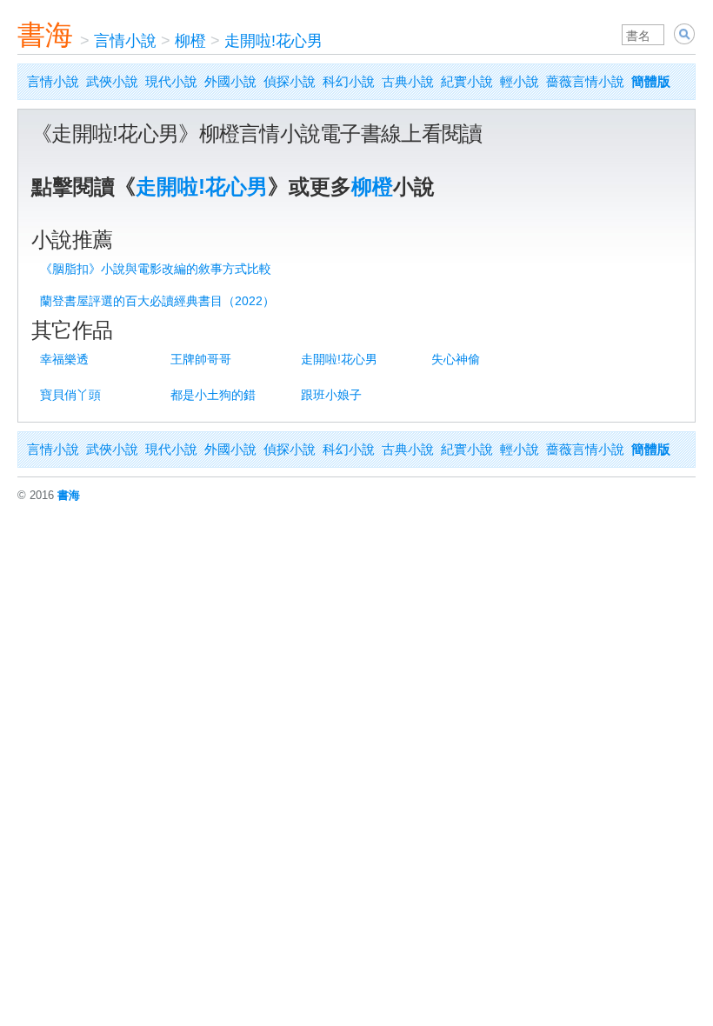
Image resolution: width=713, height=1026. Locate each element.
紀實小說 (467, 81)
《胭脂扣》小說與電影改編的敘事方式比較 (155, 269)
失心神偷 (455, 359)
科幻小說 (349, 81)
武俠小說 (112, 81)
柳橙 (190, 41)
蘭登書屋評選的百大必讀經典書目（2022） (157, 301)
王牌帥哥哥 (200, 359)
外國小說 (230, 81)
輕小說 (519, 81)
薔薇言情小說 (585, 81)
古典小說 (408, 81)
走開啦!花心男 (273, 41)
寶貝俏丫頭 (70, 395)
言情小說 (125, 41)
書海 (45, 34)
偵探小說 (289, 81)
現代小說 (171, 81)
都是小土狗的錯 (213, 395)
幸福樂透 (64, 359)
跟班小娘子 (331, 395)
